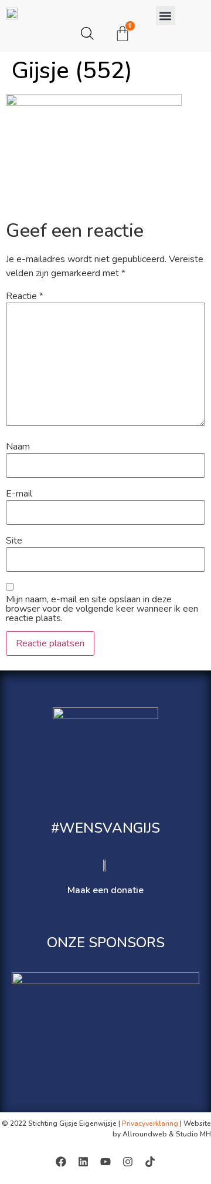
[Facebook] (61, 1161)
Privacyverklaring (150, 1123)
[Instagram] (127, 1161)
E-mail (19, 493)
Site (14, 540)
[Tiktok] (150, 1161)
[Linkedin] (83, 1161)
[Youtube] (105, 1161)
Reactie (24, 296)
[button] (165, 15)
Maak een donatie (105, 890)
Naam (18, 446)
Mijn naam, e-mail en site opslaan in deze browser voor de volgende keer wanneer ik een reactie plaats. (102, 609)
